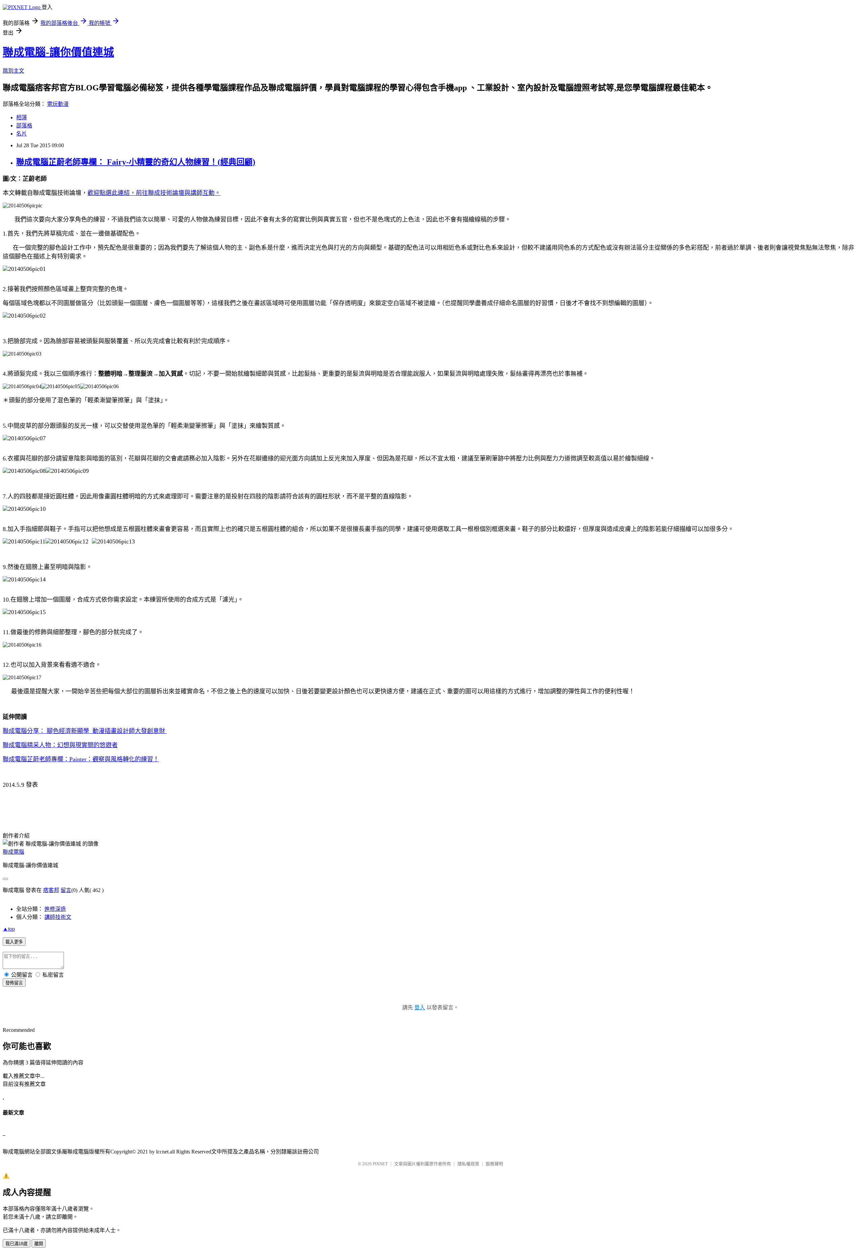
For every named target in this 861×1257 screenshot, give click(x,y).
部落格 (24, 125)
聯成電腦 (13, 852)
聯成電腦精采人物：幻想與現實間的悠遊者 (60, 745)
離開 (38, 1243)
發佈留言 (14, 982)
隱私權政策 (468, 1163)
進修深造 (55, 909)
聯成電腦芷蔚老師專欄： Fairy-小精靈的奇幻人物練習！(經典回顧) (135, 162)
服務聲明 (494, 1163)
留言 (66, 890)
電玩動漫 (58, 104)
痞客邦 (51, 890)
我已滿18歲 (16, 1243)
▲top (9, 929)
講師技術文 (57, 917)
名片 (21, 133)
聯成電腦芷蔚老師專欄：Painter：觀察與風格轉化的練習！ (81, 759)
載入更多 (14, 941)
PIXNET (380, 1163)
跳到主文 (13, 71)
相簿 (21, 117)
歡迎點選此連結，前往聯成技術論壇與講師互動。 (154, 193)
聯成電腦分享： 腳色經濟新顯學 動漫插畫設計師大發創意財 (85, 731)
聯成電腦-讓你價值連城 (58, 52)
